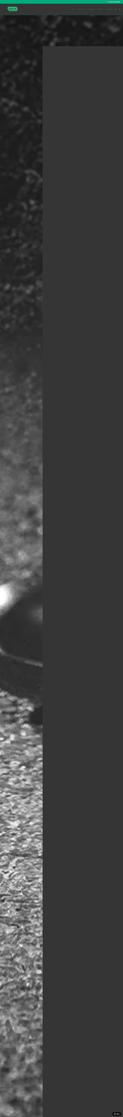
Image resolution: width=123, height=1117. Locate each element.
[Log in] (120, 9)
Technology (91, 9)
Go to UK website (114, 2)
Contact (100, 9)
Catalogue (109, 9)
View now (61, 566)
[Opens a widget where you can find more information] (116, 1114)
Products (81, 9)
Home (73, 9)
